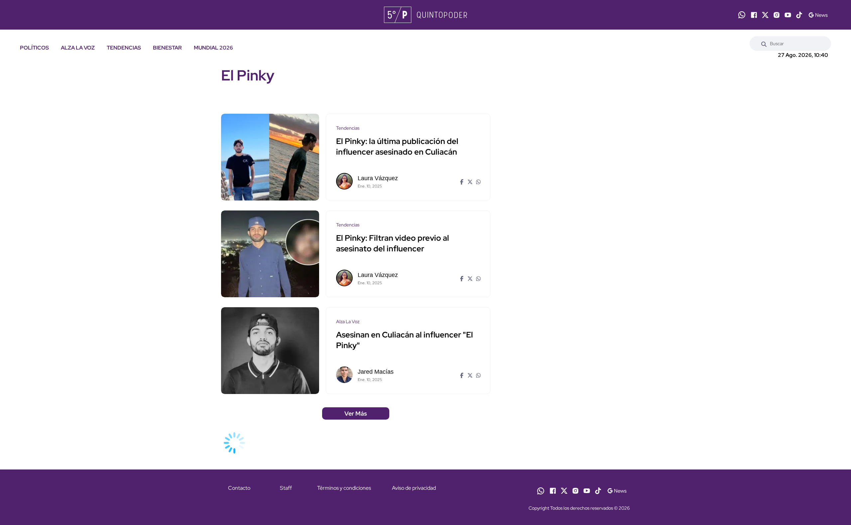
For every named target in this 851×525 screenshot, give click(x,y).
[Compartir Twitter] (469, 181)
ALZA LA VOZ (78, 47)
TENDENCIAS (124, 47)
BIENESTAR (167, 47)
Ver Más (355, 413)
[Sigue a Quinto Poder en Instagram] (776, 15)
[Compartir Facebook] (460, 181)
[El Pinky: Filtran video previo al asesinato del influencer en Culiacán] (270, 253)
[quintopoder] (425, 15)
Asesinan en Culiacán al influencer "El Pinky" (404, 339)
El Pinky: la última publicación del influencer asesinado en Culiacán (397, 146)
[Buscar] (764, 43)
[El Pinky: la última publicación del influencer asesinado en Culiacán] (270, 157)
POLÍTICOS (34, 47)
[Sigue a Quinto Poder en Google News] (818, 15)
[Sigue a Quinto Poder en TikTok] (799, 15)
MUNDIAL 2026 (213, 47)
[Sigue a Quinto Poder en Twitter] (765, 15)
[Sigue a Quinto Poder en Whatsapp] (742, 15)
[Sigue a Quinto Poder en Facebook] (754, 15)
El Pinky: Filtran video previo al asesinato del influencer (392, 243)
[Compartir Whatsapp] (477, 181)
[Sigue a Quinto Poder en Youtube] (788, 15)
